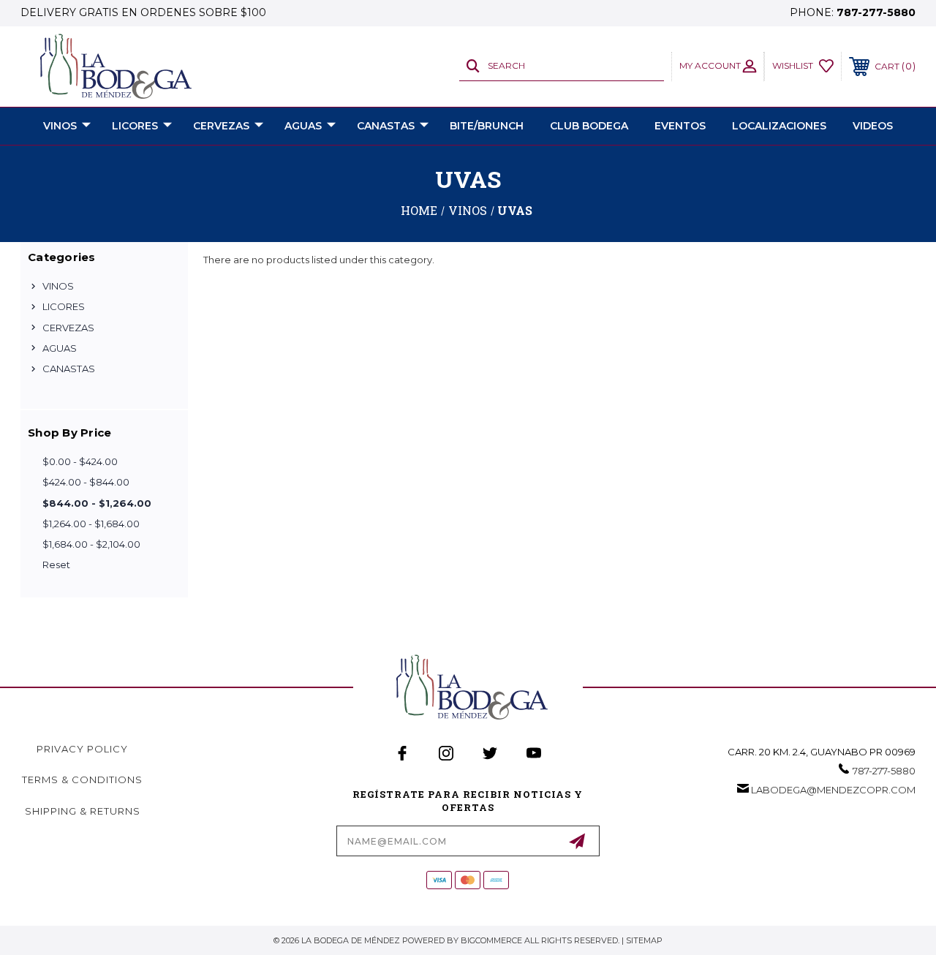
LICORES (135, 125)
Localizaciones (779, 125)
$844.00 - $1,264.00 (96, 503)
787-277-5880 (876, 12)
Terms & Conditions (82, 779)
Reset (56, 564)
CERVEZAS (221, 125)
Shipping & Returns (82, 811)
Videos (873, 125)
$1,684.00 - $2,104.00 (91, 544)
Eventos (680, 125)
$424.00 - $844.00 (85, 482)
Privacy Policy (82, 749)
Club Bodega (589, 125)
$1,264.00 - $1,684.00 (91, 523)
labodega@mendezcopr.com (833, 790)
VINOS (60, 125)
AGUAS (303, 125)
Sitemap (644, 940)
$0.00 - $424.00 (80, 461)
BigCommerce (491, 940)
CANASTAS (386, 125)
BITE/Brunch (487, 125)
